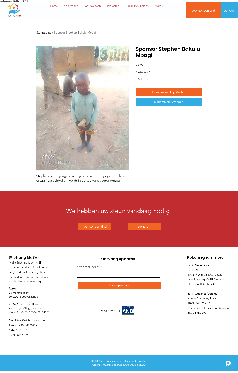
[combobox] (169, 78)
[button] (137, 5)
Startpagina (43, 32)
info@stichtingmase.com (32, 320)
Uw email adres (88, 267)
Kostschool (143, 71)
